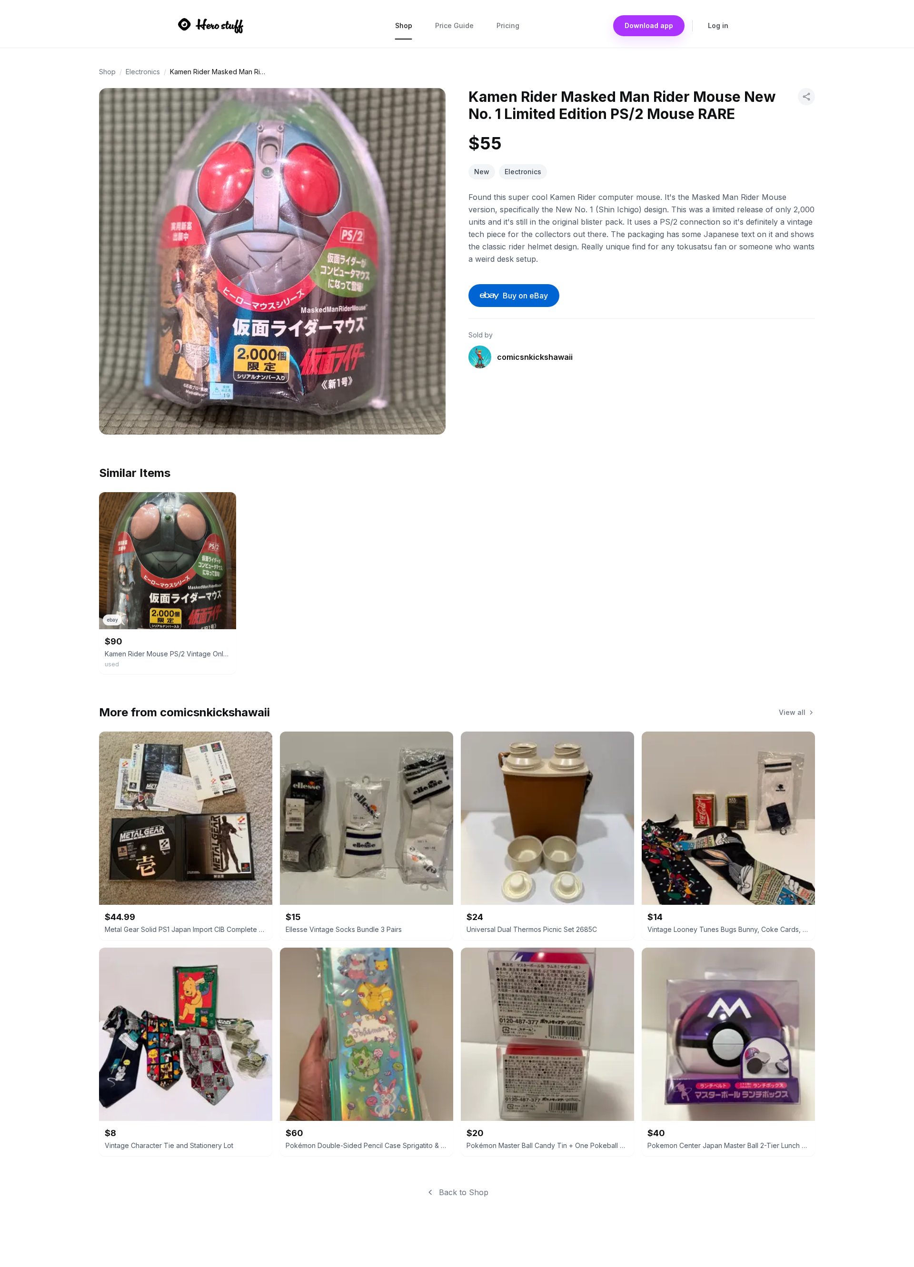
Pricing (508, 25)
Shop (403, 25)
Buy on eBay (525, 295)
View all (792, 712)
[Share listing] (806, 96)
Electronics (143, 72)
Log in (718, 25)
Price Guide (454, 25)
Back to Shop (463, 1192)
